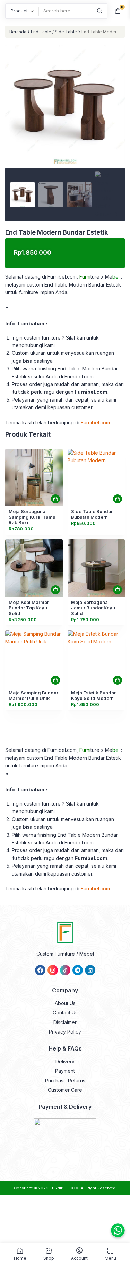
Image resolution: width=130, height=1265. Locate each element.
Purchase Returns (65, 1080)
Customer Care (65, 1090)
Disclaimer (65, 1022)
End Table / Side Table (54, 31)
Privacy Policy (65, 1032)
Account (79, 1258)
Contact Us (65, 1013)
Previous (13, 115)
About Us (65, 1003)
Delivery (65, 1061)
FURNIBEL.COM (64, 1188)
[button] (65, 133)
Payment (65, 1071)
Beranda (17, 31)
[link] (34, 478)
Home (20, 1258)
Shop (48, 1258)
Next (116, 115)
